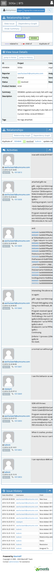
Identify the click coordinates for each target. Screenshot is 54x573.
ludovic (38, 141)
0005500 (35, 275)
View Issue (9, 23)
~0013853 (18, 477)
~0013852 (18, 450)
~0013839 (18, 246)
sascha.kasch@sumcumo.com (30, 73)
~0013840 (18, 308)
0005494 (35, 248)
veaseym (8, 389)
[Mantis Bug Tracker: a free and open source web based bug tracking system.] (41, 568)
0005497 (35, 262)
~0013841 (18, 366)
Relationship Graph (22, 135)
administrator (14, 562)
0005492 (35, 243)
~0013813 (18, 172)
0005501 (35, 280)
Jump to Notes (10, 57)
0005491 (35, 235)
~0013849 (18, 393)
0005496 (35, 256)
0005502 (35, 283)
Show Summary (11, 28)
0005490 (35, 232)
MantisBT (18, 556)
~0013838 (18, 199)
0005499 (35, 272)
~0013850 (18, 421)
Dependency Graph (27, 23)
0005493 (35, 245)
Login (20, 10)
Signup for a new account (34, 10)
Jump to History (26, 57)
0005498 (35, 267)
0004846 (17, 141)
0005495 (35, 251)
